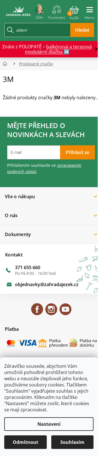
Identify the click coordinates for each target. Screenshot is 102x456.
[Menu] (89, 10)
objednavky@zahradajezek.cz (46, 284)
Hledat (82, 30)
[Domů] (6, 63)
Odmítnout (25, 442)
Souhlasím (72, 442)
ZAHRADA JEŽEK (37, 312)
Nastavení (49, 424)
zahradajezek (51, 312)
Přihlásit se (77, 152)
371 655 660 (27, 267)
